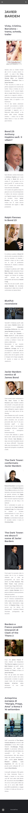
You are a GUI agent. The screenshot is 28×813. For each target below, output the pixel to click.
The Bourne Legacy (11, 664)
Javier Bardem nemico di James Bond (13, 374)
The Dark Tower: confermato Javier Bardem (14, 463)
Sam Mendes (8, 175)
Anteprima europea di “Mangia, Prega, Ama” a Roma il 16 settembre (14, 704)
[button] (26, 2)
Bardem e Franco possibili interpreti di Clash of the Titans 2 (13, 630)
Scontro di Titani (10, 670)
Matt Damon (9, 666)
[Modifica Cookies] (3, 809)
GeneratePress (14, 809)
